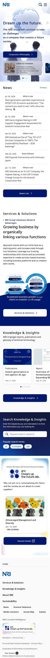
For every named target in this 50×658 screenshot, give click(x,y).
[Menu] (45, 4)
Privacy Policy (37, 643)
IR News (43, 87)
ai (6, 446)
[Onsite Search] (40, 5)
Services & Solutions (24, 313)
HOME (5, 564)
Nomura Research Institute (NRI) (6, 4)
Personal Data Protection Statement (16, 643)
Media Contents (11, 612)
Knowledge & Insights (24, 398)
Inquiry (42, 612)
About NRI (8, 595)
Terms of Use (18, 638)
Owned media (24, 541)
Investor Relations (22, 607)
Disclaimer (7, 638)
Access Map (28, 612)
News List (24, 193)
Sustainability (10, 601)
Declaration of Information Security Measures (20, 649)
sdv (28, 446)
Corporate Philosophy (19, 54)
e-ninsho (16, 446)
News (6, 607)
